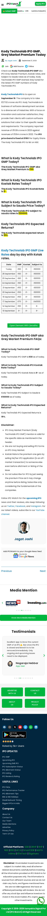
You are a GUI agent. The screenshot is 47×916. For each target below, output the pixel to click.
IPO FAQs (6, 787)
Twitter (10, 506)
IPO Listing (6, 773)
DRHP (33, 846)
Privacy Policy (8, 830)
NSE (6, 850)
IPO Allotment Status (11, 770)
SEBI (27, 846)
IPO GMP (6, 757)
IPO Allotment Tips (10, 793)
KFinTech (22, 853)
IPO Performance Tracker (13, 790)
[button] (2, 603)
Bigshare (34, 853)
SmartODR (28, 850)
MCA (18, 850)
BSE (12, 850)
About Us (6, 814)
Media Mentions (9, 824)
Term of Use (8, 833)
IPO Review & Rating (11, 776)
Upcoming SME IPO (10, 763)
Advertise (6, 827)
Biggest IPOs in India (11, 803)
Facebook (20, 506)
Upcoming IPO (8, 760)
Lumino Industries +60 (36, 11)
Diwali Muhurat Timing (12, 800)
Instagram (36, 506)
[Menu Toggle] (2, 5)
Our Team (6, 821)
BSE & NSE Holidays (10, 797)
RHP (40, 846)
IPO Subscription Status (12, 766)
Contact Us (7, 817)
